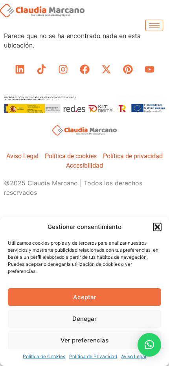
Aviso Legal (133, 356)
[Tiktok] (41, 69)
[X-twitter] (106, 69)
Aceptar (84, 297)
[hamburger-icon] (154, 25)
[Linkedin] (19, 69)
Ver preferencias (84, 340)
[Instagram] (63, 69)
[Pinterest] (128, 69)
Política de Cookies (44, 356)
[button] (157, 227)
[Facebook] (84, 69)
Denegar (84, 318)
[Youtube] (149, 69)
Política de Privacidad (93, 356)
